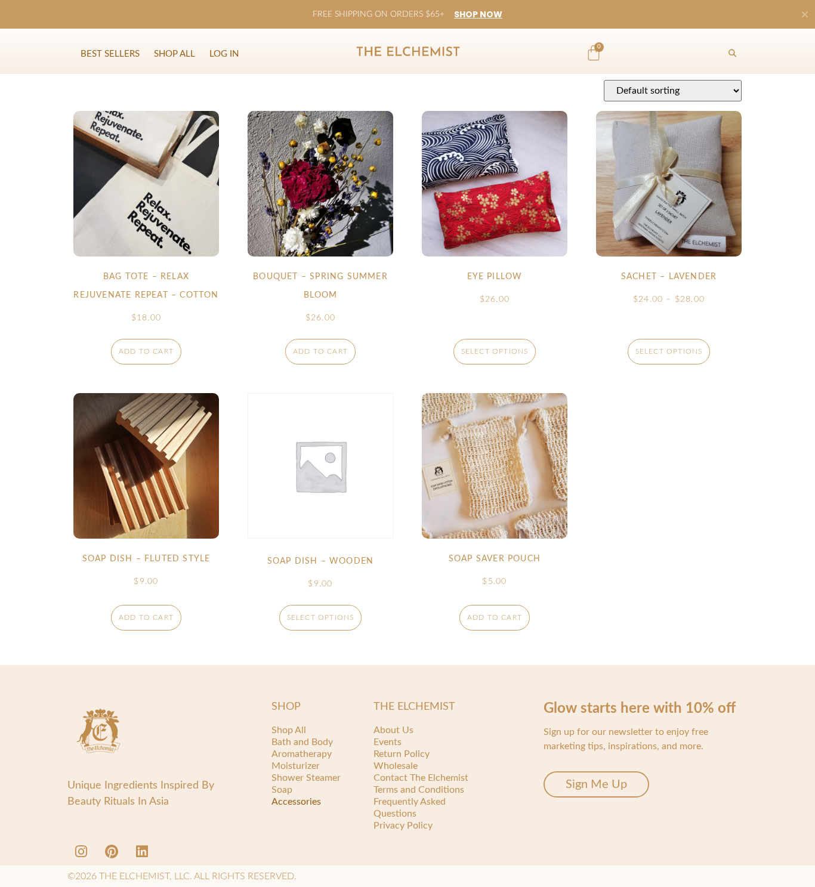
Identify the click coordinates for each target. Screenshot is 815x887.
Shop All (174, 54)
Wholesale (395, 766)
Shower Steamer (306, 778)
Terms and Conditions (418, 790)
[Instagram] (81, 852)
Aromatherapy (301, 754)
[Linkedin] (142, 852)
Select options (495, 351)
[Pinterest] (111, 852)
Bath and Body (302, 742)
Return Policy (401, 754)
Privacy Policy (403, 825)
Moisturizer (295, 766)
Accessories (296, 801)
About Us (393, 730)
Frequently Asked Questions (409, 807)
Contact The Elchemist (420, 778)
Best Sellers (110, 54)
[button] (732, 53)
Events (387, 742)
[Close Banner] (805, 14)
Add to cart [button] (146, 351)
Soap (281, 790)
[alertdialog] (407, 14)
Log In (224, 54)
